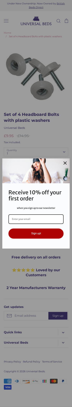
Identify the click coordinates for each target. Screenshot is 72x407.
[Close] (65, 163)
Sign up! (36, 233)
